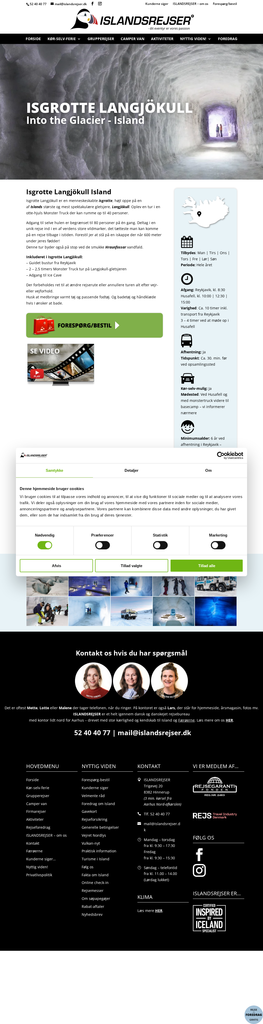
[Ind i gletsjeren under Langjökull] (47, 596)
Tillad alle (206, 566)
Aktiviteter (162, 40)
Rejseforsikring (94, 819)
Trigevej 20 (153, 785)
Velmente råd (93, 795)
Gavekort (89, 811)
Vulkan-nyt (91, 843)
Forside (33, 40)
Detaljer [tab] (132, 470)
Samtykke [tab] (54, 470)
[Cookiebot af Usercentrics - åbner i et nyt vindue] (220, 455)
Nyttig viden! (193, 40)
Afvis (56, 566)
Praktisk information (99, 850)
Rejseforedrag (38, 827)
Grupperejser (101, 40)
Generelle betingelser (100, 827)
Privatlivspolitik (39, 874)
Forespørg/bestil (225, 4)
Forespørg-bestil (96, 779)
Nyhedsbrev (92, 914)
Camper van (132, 40)
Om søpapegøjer (96, 898)
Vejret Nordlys (94, 835)
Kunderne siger (156, 4)
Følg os (87, 866)
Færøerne (34, 850)
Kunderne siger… (41, 858)
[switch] (102, 545)
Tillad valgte (131, 566)
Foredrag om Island (98, 803)
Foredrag (227, 40)
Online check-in (95, 882)
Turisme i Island (95, 858)
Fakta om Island (95, 874)
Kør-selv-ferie (62, 40)
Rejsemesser (93, 890)
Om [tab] (208, 470)
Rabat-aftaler (93, 906)
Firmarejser (36, 811)
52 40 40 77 (38, 4)
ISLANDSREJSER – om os (190, 4)
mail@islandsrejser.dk (155, 732)
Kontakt (32, 843)
